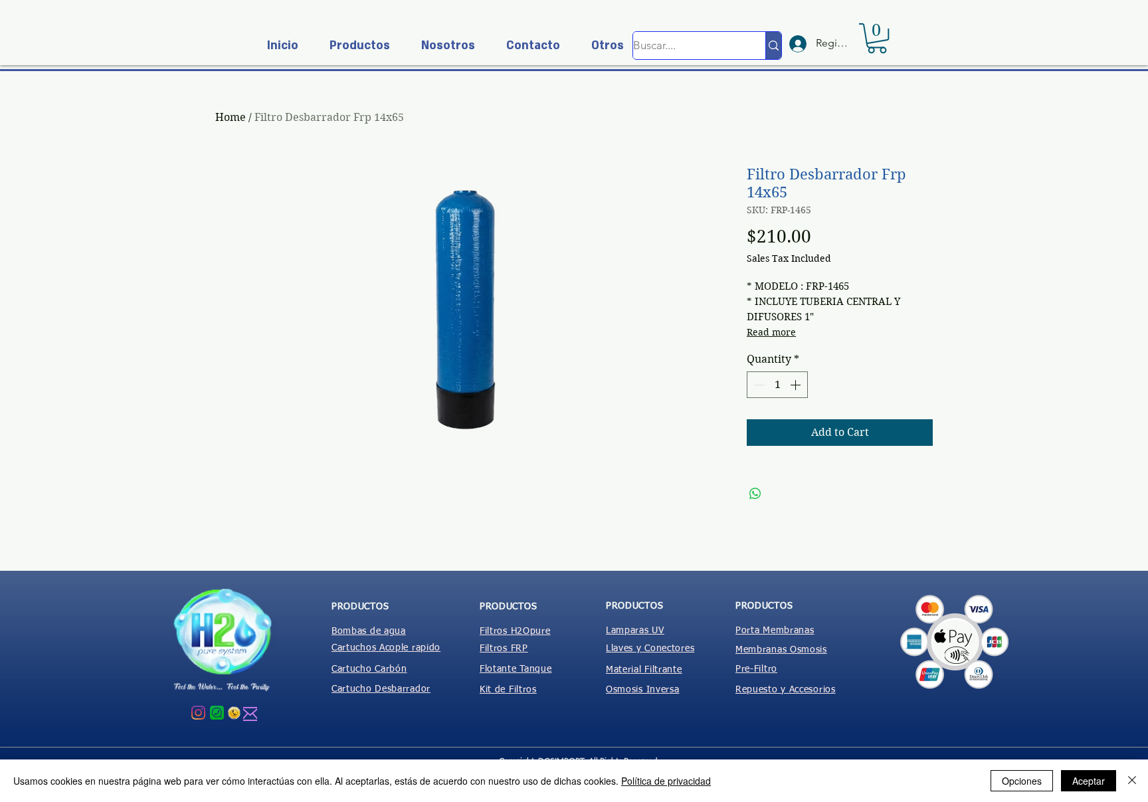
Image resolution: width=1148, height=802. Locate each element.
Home (230, 117)
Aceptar (1088, 780)
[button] (354, 45)
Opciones (1022, 780)
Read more (771, 332)
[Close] (1132, 780)
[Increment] (796, 384)
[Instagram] (198, 713)
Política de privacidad (666, 780)
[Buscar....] (773, 45)
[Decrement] (758, 384)
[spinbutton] (777, 384)
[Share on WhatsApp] (755, 494)
